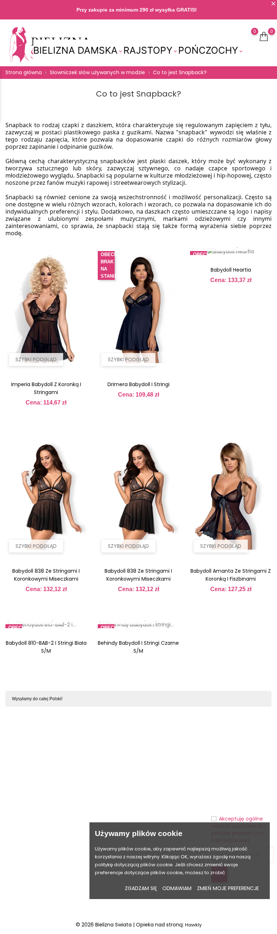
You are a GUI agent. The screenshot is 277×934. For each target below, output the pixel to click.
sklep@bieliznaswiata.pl (39, 834)
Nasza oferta (78, 785)
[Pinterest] (46, 897)
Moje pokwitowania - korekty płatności (167, 799)
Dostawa (117, 770)
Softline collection (82, 841)
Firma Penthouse (83, 803)
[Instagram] (32, 897)
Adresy (150, 814)
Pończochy (211, 50)
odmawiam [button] (177, 888)
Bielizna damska (78, 50)
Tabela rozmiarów (84, 766)
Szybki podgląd (36, 359)
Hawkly (193, 924)
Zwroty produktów (163, 773)
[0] (247, 40)
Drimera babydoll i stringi (138, 384)
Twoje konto (160, 747)
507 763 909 (24, 822)
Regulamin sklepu (120, 815)
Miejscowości (87, 867)
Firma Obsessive (83, 822)
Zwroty (115, 781)
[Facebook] (19, 897)
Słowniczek (84, 856)
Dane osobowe (160, 762)
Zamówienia (157, 784)
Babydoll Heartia (231, 269)
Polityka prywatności (121, 796)
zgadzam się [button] (141, 888)
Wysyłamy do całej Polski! (37, 698)
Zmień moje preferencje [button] (228, 888)
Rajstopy (150, 50)
